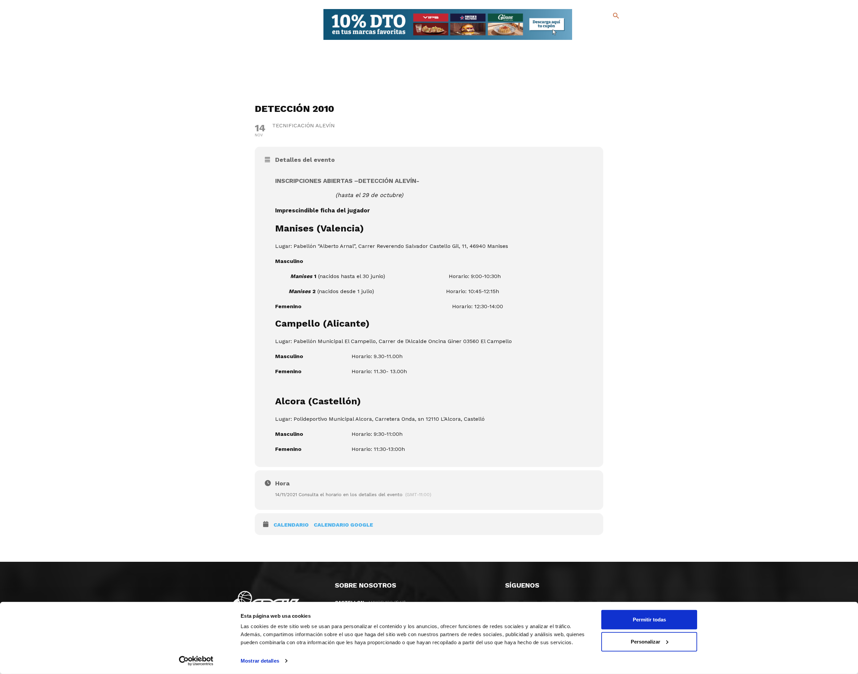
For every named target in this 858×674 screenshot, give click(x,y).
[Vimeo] (599, 40)
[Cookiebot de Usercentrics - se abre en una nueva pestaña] (196, 661)
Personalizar (645, 641)
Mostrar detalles (260, 661)
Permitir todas (649, 619)
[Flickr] (588, 40)
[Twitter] (598, 29)
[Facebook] (588, 30)
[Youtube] (610, 40)
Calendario (291, 525)
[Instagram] (618, 30)
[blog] (608, 29)
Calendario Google (343, 525)
